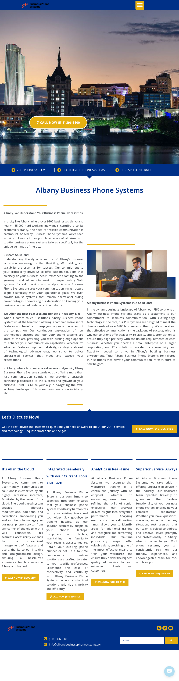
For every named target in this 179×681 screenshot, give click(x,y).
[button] (139, 5)
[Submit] (171, 640)
